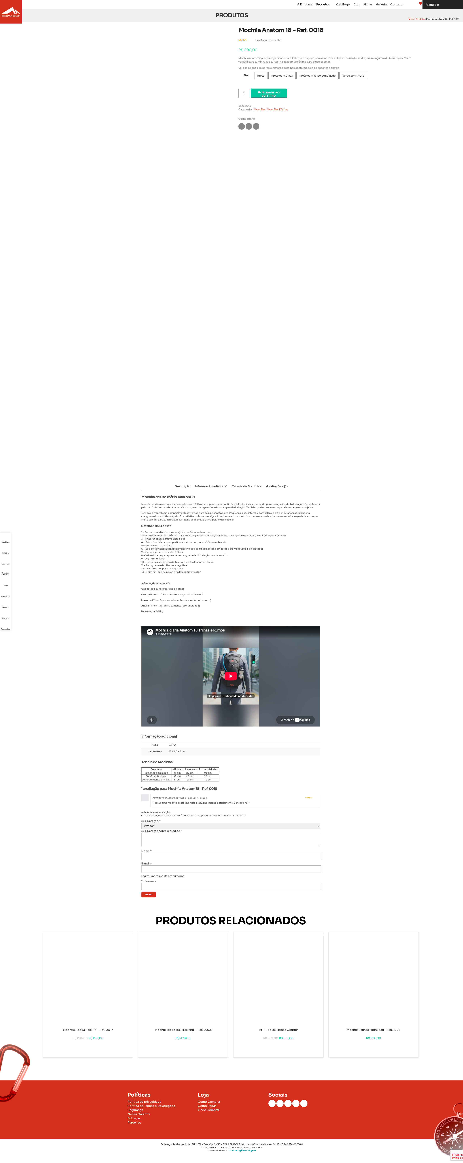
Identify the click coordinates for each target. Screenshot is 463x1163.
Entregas (134, 1118)
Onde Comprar (208, 1110)
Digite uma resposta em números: (163, 876)
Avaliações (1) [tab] (277, 486)
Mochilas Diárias (277, 109)
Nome (146, 851)
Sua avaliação (150, 821)
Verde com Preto (353, 75)
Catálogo (343, 4)
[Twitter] (296, 1103)
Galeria (381, 4)
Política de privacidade (144, 1102)
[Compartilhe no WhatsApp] (256, 126)
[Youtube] (288, 1103)
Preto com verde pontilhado (317, 75)
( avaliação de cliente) (268, 40)
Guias (368, 4)
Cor (246, 75)
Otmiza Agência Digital (242, 1150)
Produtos (323, 4)
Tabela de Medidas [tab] (246, 486)
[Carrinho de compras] (417, 4)
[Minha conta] (408, 4)
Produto (420, 19)
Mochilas (260, 109)
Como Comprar (209, 1102)
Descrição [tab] (182, 486)
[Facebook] (272, 1103)
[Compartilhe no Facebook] (241, 126)
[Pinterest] (303, 1103)
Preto (261, 75)
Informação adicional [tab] (211, 486)
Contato (396, 4)
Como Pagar (207, 1106)
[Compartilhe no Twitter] (249, 126)
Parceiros (134, 1122)
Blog (357, 4)
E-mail (146, 863)
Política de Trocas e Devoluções (151, 1106)
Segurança (135, 1110)
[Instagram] (280, 1103)
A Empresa (305, 4)
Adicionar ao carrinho (269, 94)
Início (411, 19)
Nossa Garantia (139, 1114)
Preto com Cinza (282, 75)
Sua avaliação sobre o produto (161, 831)
